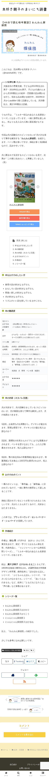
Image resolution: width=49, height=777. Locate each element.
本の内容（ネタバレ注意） (25, 253)
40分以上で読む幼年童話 (12, 650)
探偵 (27, 650)
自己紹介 (13, 765)
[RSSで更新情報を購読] (24, 681)
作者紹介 (18, 260)
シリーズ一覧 (20, 264)
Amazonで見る (24, 212)
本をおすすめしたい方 (23, 246)
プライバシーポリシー (36, 765)
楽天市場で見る (24, 218)
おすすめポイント (22, 256)
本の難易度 (19, 249)
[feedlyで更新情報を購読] (36, 675)
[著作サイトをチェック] (13, 675)
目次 (18, 240)
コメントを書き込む (24, 734)
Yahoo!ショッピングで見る (24, 224)
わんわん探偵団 (17, 205)
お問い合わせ (24, 768)
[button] (41, 661)
